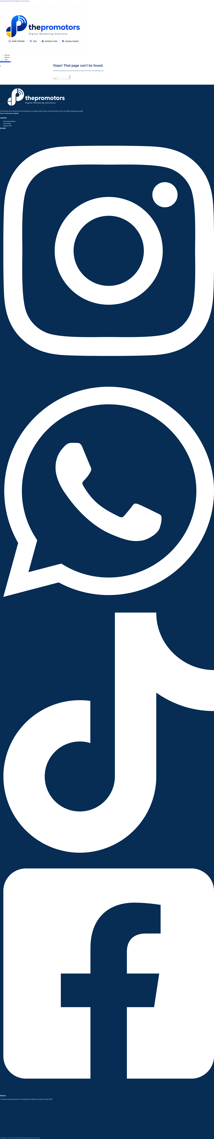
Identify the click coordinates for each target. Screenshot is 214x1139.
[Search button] (69, 77)
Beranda (7, 55)
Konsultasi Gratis (5, 61)
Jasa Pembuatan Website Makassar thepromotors (14, 1)
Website (7, 57)
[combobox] (61, 78)
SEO (6, 59)
